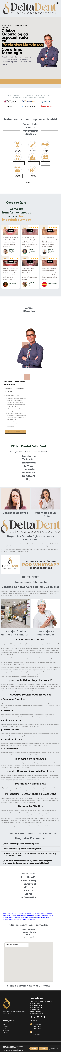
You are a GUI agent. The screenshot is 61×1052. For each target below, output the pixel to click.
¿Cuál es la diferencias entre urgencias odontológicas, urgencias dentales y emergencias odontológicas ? (27, 862)
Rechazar (43, 1048)
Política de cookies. (18, 1050)
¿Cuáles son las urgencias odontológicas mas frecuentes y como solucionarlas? (29, 854)
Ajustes (53, 1048)
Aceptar (34, 1048)
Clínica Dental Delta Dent (9, 913)
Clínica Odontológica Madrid (44, 913)
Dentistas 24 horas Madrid (42, 917)
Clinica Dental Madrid (30, 913)
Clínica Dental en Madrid (9, 915)
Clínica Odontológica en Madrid (25, 915)
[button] (57, 3)
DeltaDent (20, 913)
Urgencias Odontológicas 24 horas (12, 919)
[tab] (30, 844)
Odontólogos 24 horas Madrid (26, 917)
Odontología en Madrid (29, 919)
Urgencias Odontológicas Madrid (44, 915)
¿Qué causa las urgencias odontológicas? (22, 848)
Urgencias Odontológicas (10, 917)
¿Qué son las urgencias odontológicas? (21, 844)
